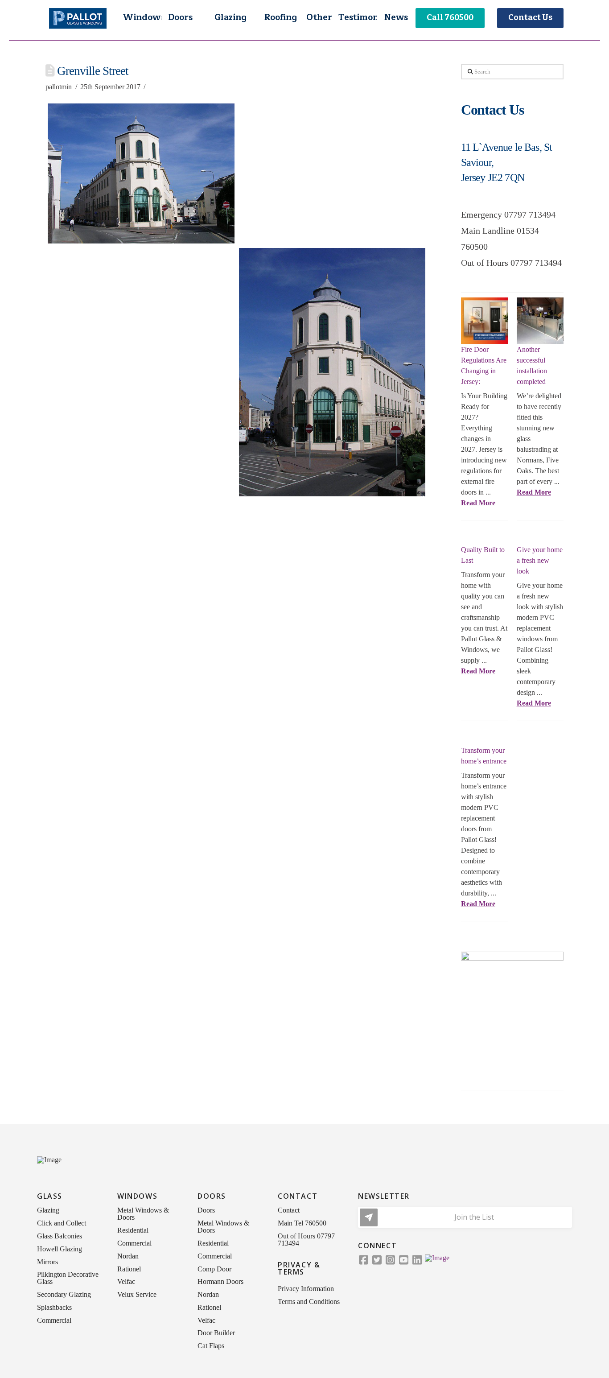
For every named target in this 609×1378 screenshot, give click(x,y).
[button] (142, 18)
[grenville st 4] (332, 372)
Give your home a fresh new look (540, 560)
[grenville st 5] (141, 462)
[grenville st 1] (141, 173)
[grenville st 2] (332, 173)
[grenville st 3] (141, 318)
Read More (478, 503)
